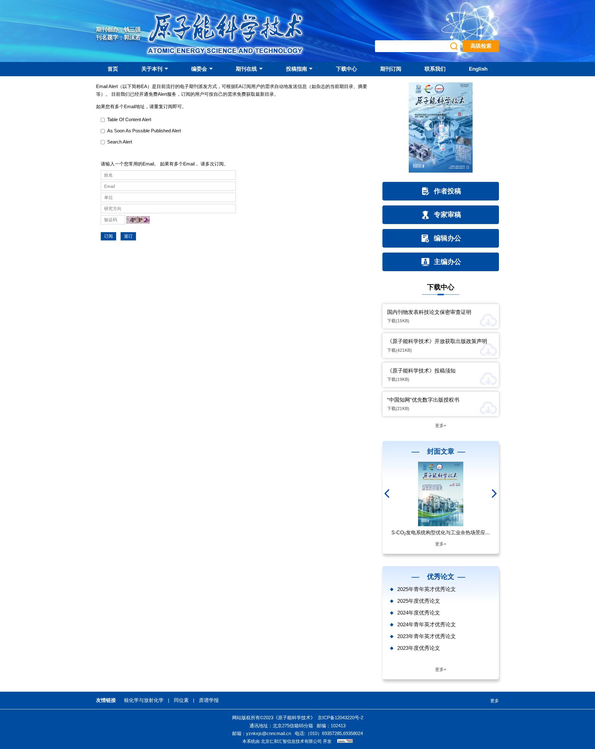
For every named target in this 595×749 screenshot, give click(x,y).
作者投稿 (447, 191)
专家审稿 (447, 214)
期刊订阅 (390, 69)
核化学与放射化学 (144, 700)
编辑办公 (447, 238)
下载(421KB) (399, 350)
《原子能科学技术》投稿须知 (421, 371)
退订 (128, 236)
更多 (494, 700)
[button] (387, 494)
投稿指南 (296, 69)
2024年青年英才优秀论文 (426, 625)
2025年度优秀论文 (418, 601)
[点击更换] (138, 219)
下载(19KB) (398, 379)
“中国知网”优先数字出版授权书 (423, 400)
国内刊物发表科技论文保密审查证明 (429, 312)
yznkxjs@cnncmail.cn (268, 733)
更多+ (440, 425)
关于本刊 (151, 69)
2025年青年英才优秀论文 (426, 589)
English (478, 69)
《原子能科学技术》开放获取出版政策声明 (437, 341)
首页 (113, 69)
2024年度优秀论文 (418, 613)
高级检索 (480, 46)
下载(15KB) (398, 320)
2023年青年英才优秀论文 (426, 636)
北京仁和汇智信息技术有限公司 (291, 741)
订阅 (108, 236)
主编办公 (447, 262)
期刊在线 (246, 69)
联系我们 (435, 69)
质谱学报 (209, 700)
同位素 (181, 700)
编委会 (199, 69)
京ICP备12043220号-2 (340, 717)
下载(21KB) (398, 408)
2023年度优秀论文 (418, 648)
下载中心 (346, 69)
